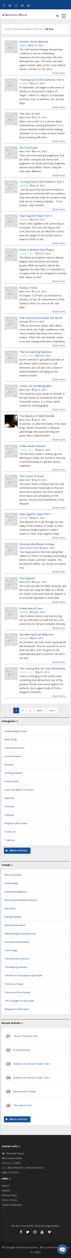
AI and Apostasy (21, 1050)
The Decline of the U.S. (17, 959)
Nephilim (9, 798)
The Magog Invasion (16, 967)
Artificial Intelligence (16, 892)
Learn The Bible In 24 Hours (19, 790)
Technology (11, 950)
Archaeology (11, 883)
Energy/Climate (13, 917)
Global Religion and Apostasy (20, 934)
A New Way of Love (31, 608)
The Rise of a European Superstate (23, 975)
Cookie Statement (12, 1204)
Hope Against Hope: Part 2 (35, 216)
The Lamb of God (22, 1105)
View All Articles (18, 850)
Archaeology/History (16, 731)
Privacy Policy (9, 1195)
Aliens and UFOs (13, 875)
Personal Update (23, 29)
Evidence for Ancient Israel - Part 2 (31, 1063)
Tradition (10, 840)
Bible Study (11, 740)
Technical (10, 832)
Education (10, 908)
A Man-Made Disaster (32, 446)
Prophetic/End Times (16, 823)
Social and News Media (17, 942)
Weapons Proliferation (17, 1009)
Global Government (15, 925)
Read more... (59, 73)
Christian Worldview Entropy (36, 544)
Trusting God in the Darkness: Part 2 (41, 80)
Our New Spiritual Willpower (36, 634)
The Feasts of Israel (31, 476)
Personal (9, 806)
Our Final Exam (28, 148)
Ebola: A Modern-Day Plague (36, 250)
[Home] (15, 14)
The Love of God (29, 114)
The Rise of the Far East (17, 992)
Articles (38, 29)
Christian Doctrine (14, 748)
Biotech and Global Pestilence (21, 900)
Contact (6, 1190)
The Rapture (27, 578)
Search (5, 1185)
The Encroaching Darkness (35, 352)
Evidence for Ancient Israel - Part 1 (31, 1077)
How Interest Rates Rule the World (40, 318)
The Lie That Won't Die (25, 1036)
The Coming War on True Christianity (42, 668)
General (9, 765)
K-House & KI (12, 781)
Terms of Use (9, 1200)
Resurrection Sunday (24, 1091)
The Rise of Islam (14, 984)
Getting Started (13, 773)
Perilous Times (28, 288)
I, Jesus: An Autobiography (35, 386)
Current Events (13, 756)
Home (8, 29)
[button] (62, 1249)
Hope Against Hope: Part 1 (35, 514)
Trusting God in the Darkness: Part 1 (41, 182)
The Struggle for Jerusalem (19, 1001)
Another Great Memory (33, 41)
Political (9, 815)
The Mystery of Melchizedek (36, 416)
